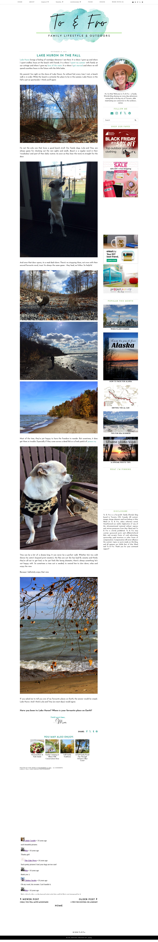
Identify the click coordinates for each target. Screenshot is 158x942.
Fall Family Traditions (67, 756)
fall (27, 769)
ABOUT (31, 2)
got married (78, 66)
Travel (59, 2)
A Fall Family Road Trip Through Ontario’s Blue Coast (82, 757)
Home (20, 2)
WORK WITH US (118, 2)
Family (44, 2)
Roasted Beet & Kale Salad (37, 756)
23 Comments (58, 768)
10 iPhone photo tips (120, 462)
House (102, 2)
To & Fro (82, 932)
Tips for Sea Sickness (120, 433)
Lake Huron (25, 60)
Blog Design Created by (79, 937)
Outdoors (74, 2)
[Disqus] (59, 806)
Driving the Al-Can (120, 408)
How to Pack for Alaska (121, 381)
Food (90, 2)
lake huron (34, 769)
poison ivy (92, 441)
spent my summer (78, 63)
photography (44, 769)
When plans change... (121, 329)
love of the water (55, 66)
